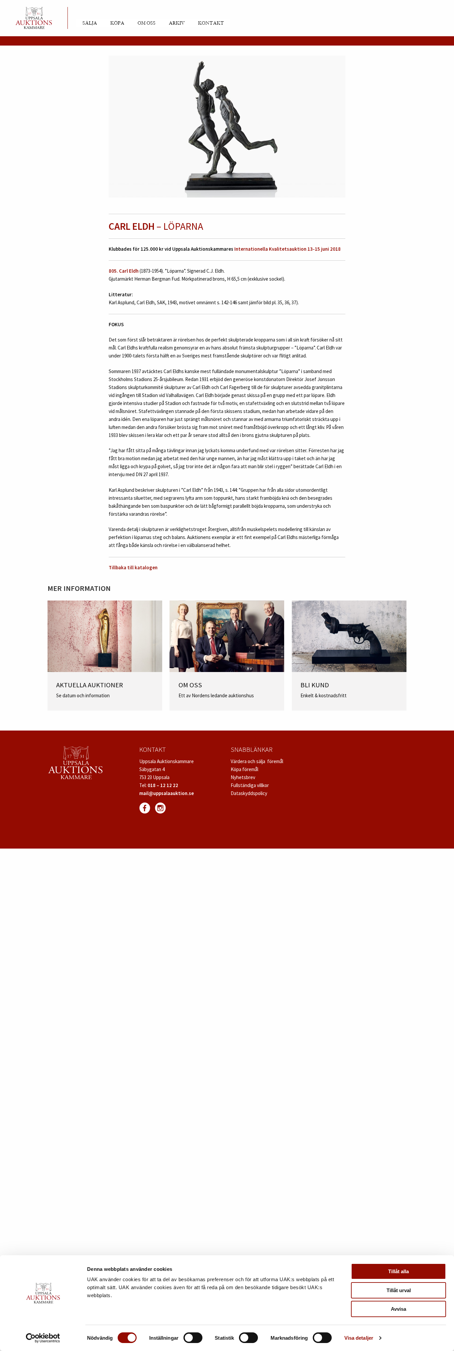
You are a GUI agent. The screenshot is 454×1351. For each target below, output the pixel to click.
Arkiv (177, 23)
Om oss (147, 23)
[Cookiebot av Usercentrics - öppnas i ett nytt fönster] (43, 1338)
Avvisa (398, 1309)
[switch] (192, 1337)
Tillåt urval (399, 1290)
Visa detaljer (358, 1338)
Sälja (89, 23)
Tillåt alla (398, 1271)
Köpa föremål (244, 769)
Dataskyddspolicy (249, 793)
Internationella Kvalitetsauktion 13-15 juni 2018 (287, 249)
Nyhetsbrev (243, 777)
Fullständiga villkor (250, 785)
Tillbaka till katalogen (133, 567)
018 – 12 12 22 (163, 785)
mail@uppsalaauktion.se (166, 793)
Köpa (117, 23)
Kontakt (211, 23)
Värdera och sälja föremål (257, 761)
